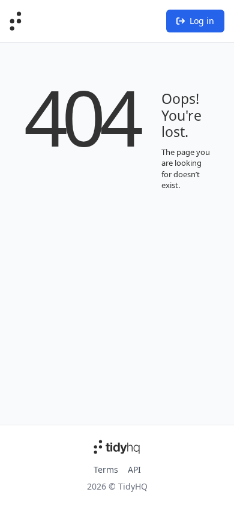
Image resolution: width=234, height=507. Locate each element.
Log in (202, 20)
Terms (106, 469)
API (134, 469)
